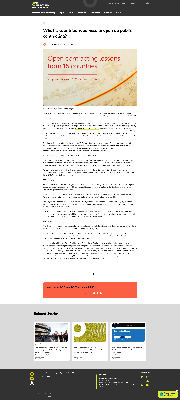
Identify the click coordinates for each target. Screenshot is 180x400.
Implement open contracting (43, 13)
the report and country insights (62, 109)
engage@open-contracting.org (108, 378)
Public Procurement (120, 354)
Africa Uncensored (106, 126)
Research (46, 160)
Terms (49, 396)
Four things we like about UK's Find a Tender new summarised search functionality (127, 350)
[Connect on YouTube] (147, 385)
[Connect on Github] (147, 376)
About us (108, 13)
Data (71, 13)
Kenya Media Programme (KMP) (87, 128)
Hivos (73, 274)
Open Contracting (49, 274)
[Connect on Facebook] (142, 381)
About (42, 376)
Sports (47, 354)
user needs (81, 274)
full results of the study (112, 173)
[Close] (177, 391)
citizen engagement (63, 274)
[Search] (147, 3)
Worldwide (95, 13)
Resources (82, 13)
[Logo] (55, 5)
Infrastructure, (42, 354)
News (118, 13)
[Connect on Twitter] (142, 376)
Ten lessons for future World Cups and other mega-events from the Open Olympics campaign (51, 350)
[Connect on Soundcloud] (147, 381)
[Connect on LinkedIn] (142, 385)
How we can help (113, 3)
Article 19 (89, 274)
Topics (62, 13)
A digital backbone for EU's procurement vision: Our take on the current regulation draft (88, 350)
